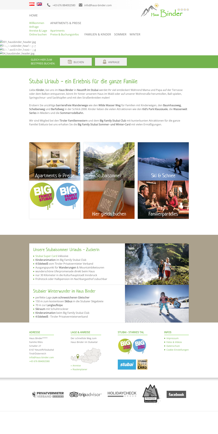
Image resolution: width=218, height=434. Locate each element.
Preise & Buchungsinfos (64, 34)
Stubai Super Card (46, 256)
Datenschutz (173, 345)
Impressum (172, 338)
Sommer (120, 34)
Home (33, 15)
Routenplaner (80, 369)
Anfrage (34, 27)
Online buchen (38, 34)
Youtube (129, 49)
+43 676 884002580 (64, 5)
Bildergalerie (20, 49)
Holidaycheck (84, 49)
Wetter (62, 49)
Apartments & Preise (65, 23)
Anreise (77, 365)
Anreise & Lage (38, 30)
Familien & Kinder (97, 34)
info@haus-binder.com (98, 5)
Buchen (79, 62)
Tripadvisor (108, 49)
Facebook (43, 49)
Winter (135, 34)
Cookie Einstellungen (177, 349)
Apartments (57, 30)
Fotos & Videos (174, 342)
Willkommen (36, 23)
